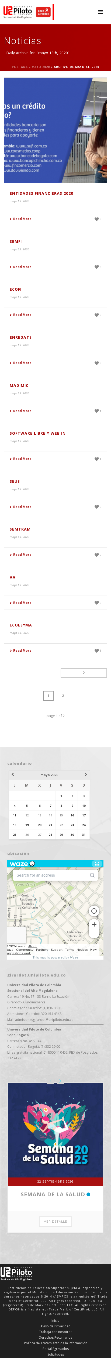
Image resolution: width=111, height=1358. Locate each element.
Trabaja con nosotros (55, 1332)
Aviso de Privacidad (55, 1326)
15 (61, 815)
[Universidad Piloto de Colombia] (27, 12)
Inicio (55, 1321)
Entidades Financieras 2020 (41, 193)
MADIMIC (19, 385)
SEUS (15, 481)
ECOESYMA (21, 625)
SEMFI (16, 241)
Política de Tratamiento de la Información (55, 1343)
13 (39, 815)
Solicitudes (55, 1354)
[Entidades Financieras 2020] (55, 130)
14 (50, 815)
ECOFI (16, 289)
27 (39, 835)
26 (27, 835)
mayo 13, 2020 (19, 201)
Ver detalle (55, 1221)
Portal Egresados (56, 1349)
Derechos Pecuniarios (55, 1337)
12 (27, 815)
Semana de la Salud (53, 1194)
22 (61, 825)
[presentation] (50, 1081)
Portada (20, 67)
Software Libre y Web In (38, 433)
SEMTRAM (20, 529)
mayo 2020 (41, 67)
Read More (22, 219)
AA (13, 577)
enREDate (21, 337)
